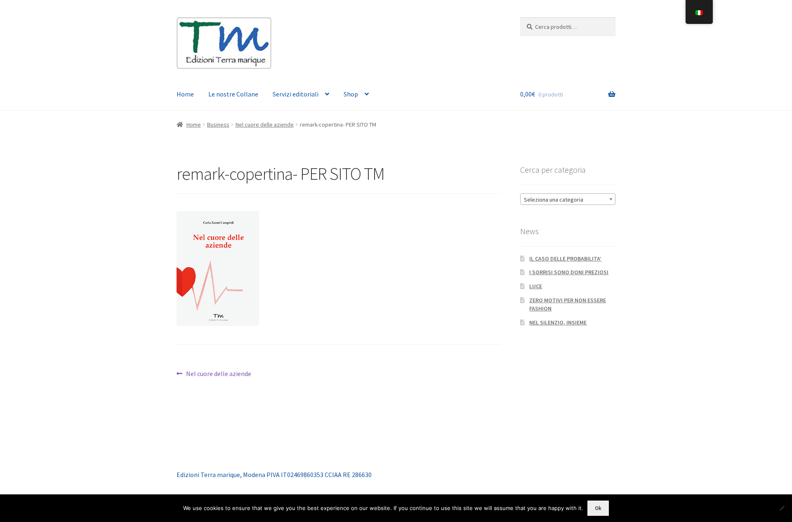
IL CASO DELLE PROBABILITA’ (565, 258)
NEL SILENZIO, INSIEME (558, 322)
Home (185, 94)
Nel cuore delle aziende (265, 124)
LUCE (535, 286)
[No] (782, 508)
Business (218, 124)
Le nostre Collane (233, 94)
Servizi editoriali (295, 94)
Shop (351, 94)
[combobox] (567, 199)
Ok (598, 508)
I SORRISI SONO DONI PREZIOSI (568, 272)
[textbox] (568, 199)
